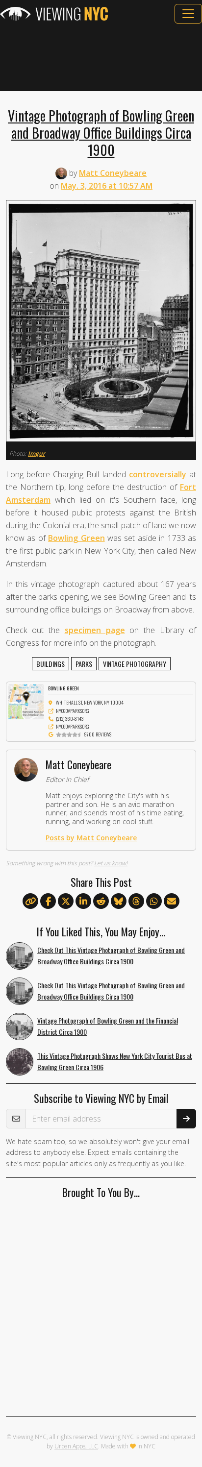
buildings (50, 664)
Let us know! (110, 863)
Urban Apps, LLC (76, 1446)
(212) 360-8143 (69, 718)
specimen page (95, 630)
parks (84, 664)
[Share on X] (66, 901)
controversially (157, 474)
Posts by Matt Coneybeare (91, 837)
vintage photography (134, 664)
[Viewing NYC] (54, 14)
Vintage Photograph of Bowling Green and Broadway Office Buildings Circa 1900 (101, 132)
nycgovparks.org (72, 710)
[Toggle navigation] (188, 14)
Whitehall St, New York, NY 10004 (90, 702)
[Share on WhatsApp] (154, 901)
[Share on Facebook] (48, 901)
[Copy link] (30, 901)
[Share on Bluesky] (118, 901)
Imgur (36, 453)
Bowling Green (76, 538)
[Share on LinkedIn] (83, 901)
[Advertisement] (101, 57)
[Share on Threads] (136, 901)
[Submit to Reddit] (101, 901)
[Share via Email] (171, 901)
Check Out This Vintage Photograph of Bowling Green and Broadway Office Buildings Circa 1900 (111, 955)
